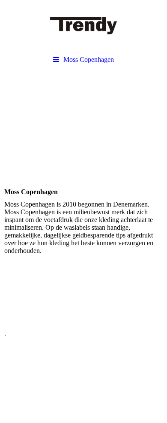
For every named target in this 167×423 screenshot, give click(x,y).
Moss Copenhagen (88, 59)
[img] (83, 26)
